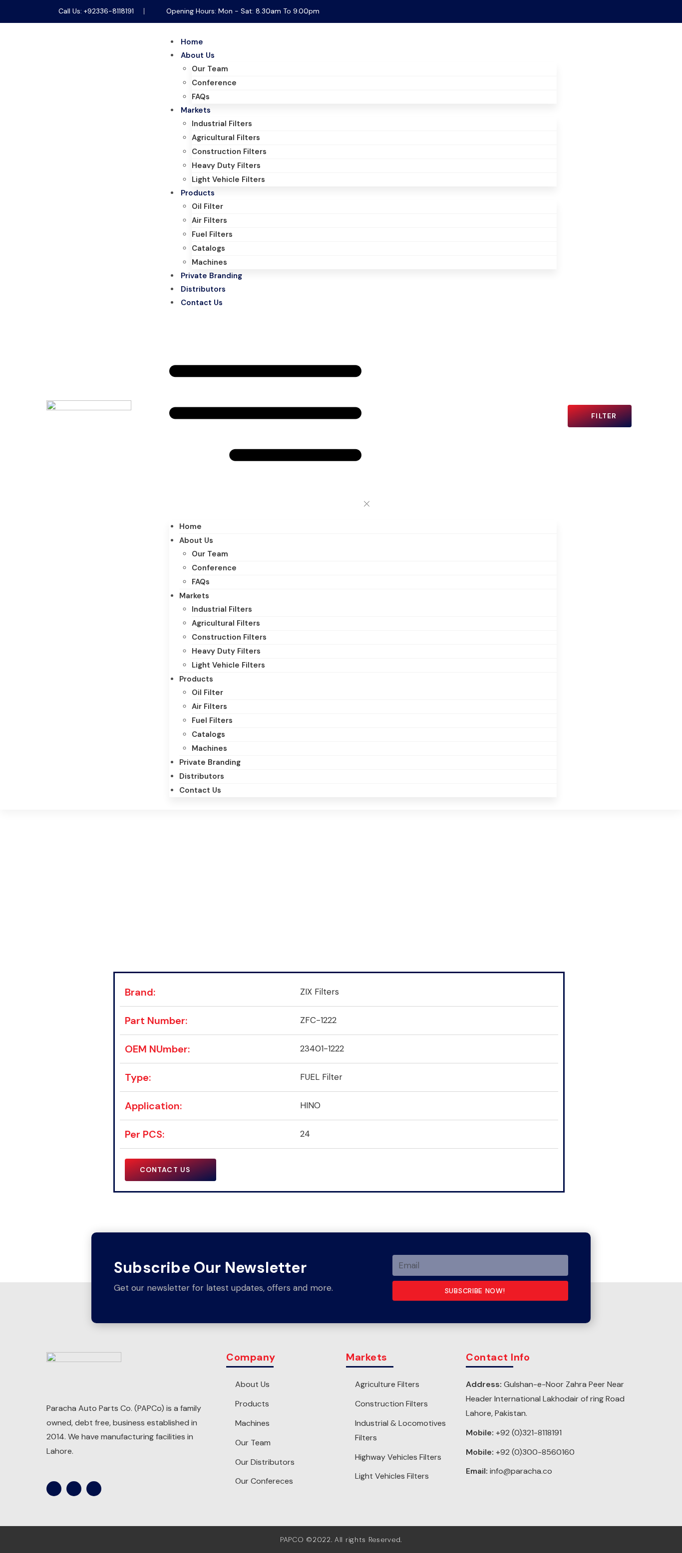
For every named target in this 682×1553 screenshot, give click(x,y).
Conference (214, 83)
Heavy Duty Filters (226, 166)
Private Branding (211, 276)
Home (192, 42)
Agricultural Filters (226, 138)
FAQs (201, 97)
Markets (196, 110)
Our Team (210, 69)
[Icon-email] (628, 11)
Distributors (203, 289)
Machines (209, 262)
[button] (363, 415)
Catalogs (208, 248)
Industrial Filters (222, 124)
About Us (198, 55)
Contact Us (202, 303)
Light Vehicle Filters (228, 179)
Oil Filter (207, 206)
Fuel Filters (212, 234)
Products (198, 193)
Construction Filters (229, 152)
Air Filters (209, 220)
